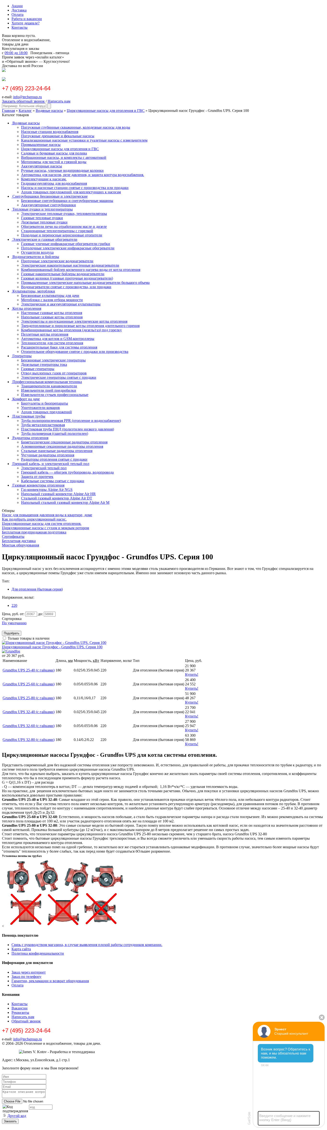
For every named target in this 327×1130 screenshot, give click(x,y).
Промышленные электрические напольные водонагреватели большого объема (85, 283)
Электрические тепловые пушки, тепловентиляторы (64, 214)
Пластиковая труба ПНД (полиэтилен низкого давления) (67, 429)
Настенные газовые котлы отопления (51, 313)
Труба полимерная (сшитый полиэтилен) (54, 433)
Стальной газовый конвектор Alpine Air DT (56, 498)
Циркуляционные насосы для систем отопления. (41, 524)
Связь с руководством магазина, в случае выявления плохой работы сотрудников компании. (86, 945)
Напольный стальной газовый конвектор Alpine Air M (65, 502)
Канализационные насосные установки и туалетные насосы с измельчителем (84, 140)
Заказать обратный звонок (23, 101)
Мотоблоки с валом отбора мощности (52, 300)
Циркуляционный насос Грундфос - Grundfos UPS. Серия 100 (52, 647)
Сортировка (12, 619)
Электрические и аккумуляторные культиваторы (61, 304)
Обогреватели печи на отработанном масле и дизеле (64, 226)
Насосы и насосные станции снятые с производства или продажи (75, 188)
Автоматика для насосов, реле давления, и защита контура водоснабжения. (82, 175)
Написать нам (59, 101)
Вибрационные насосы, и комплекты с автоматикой (63, 157)
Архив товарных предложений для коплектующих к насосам (71, 192)
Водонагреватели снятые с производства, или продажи (66, 287)
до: (40, 614)
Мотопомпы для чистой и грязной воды (53, 162)
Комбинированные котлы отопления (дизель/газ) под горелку (71, 330)
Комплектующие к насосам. (44, 179)
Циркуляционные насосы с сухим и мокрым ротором (45, 528)
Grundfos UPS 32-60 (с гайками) (29, 726)
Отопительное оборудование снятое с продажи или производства (74, 352)
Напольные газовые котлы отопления (52, 317)
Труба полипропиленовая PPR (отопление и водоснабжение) (71, 421)
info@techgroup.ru (27, 97)
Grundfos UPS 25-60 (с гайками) (29, 684)
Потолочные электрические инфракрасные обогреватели (67, 248)
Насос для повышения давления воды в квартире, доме (47, 515)
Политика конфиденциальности (37, 953)
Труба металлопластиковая (43, 425)
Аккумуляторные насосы (41, 166)
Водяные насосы (49, 111)
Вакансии (19, 1008)
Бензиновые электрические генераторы (53, 360)
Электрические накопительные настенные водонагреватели (70, 265)
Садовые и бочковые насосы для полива (54, 153)
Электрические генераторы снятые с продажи (58, 377)
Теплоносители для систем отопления (52, 343)
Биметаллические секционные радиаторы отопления (64, 442)
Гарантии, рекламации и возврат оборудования (50, 981)
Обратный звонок (26, 1021)
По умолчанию (14, 623)
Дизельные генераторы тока (44, 364)
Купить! (191, 674)
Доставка (19, 10)
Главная (8, 111)
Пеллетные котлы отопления (44, 334)
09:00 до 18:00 (16, 53)
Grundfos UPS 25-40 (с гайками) (29, 670)
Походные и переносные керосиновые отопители (61, 235)
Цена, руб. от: (13, 614)
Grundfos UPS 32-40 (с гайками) (29, 712)
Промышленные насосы (41, 145)
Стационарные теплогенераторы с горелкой (57, 231)
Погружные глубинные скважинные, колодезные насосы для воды (75, 127)
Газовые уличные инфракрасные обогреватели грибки (65, 244)
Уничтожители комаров (40, 408)
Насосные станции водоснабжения (49, 132)
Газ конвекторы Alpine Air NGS (47, 490)
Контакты (19, 27)
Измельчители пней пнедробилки (48, 390)
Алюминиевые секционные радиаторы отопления (62, 446)
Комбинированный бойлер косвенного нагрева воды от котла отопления (80, 270)
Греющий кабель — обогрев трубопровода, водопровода (67, 472)
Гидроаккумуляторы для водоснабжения (54, 183)
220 (14, 605)
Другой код (16, 1116)
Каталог (25, 111)
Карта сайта (21, 949)
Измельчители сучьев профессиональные (54, 395)
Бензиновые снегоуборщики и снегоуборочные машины (67, 201)
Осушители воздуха (37, 252)
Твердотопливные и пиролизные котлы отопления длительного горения (80, 326)
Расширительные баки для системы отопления (59, 347)
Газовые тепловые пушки (42, 218)
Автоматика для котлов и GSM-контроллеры (57, 339)
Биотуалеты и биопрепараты (44, 403)
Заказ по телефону (26, 977)
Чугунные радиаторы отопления (47, 455)
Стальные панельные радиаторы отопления (56, 451)
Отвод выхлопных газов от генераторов (54, 373)
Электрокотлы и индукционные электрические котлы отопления (74, 321)
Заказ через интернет (28, 972)
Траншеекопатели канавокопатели (49, 386)
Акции (17, 6)
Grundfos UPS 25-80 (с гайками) (29, 698)
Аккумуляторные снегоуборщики (48, 205)
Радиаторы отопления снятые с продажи (54, 459)
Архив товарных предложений (46, 412)
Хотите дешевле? (25, 23)
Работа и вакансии (26, 19)
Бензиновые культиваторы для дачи (50, 295)
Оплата (17, 14)
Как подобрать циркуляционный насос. (34, 519)
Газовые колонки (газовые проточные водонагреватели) (67, 278)
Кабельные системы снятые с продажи (52, 481)
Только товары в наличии (29, 638)
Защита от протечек (37, 477)
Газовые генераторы (37, 369)
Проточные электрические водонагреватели (57, 261)
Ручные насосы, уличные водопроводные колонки (62, 170)
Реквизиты (20, 1012)
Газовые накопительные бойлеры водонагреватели (62, 274)
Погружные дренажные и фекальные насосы (57, 136)
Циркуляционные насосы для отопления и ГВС (106, 111)
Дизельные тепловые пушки (44, 222)
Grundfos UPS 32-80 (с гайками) (29, 740)
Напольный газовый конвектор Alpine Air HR (58, 494)
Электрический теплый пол (44, 468)
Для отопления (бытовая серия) (37, 589)
